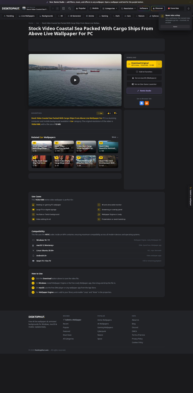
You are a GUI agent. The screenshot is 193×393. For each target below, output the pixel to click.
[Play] (32, 104)
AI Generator (75, 16)
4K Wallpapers (103, 324)
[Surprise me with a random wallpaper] (63, 8)
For (100, 118)
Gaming (105, 16)
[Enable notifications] (188, 8)
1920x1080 (35, 124)
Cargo (66, 118)
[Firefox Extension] (147, 103)
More (114, 137)
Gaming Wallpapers (105, 327)
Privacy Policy (137, 339)
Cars (129, 16)
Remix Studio (145, 91)
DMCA (134, 331)
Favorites (176, 8)
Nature (141, 16)
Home (31, 23)
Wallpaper (94, 118)
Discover (159, 8)
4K (62, 16)
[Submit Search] (70, 8)
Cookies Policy (137, 342)
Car (37, 23)
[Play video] (75, 80)
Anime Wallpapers (104, 320)
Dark (118, 16)
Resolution (128, 8)
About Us (135, 320)
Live (87, 118)
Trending (10, 16)
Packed (56, 118)
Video (39, 118)
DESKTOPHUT (37, 316)
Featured (66, 331)
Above (82, 118)
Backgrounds (47, 16)
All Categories (68, 339)
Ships (72, 118)
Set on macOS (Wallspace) (145, 78)
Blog (133, 324)
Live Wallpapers (27, 16)
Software (144, 8)
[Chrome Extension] (142, 103)
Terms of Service (138, 335)
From (77, 118)
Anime (91, 16)
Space (99, 339)
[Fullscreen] (118, 104)
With (61, 118)
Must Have (67, 335)
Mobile (95, 8)
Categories (110, 8)
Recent (65, 324)
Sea (50, 118)
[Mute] (102, 104)
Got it (175, 26)
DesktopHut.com (41, 350)
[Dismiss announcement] (190, 2)
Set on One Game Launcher (146, 84)
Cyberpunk (156, 16)
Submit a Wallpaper (73, 320)
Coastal (45, 118)
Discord (135, 327)
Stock (33, 118)
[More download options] (159, 64)
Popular (82, 8)
